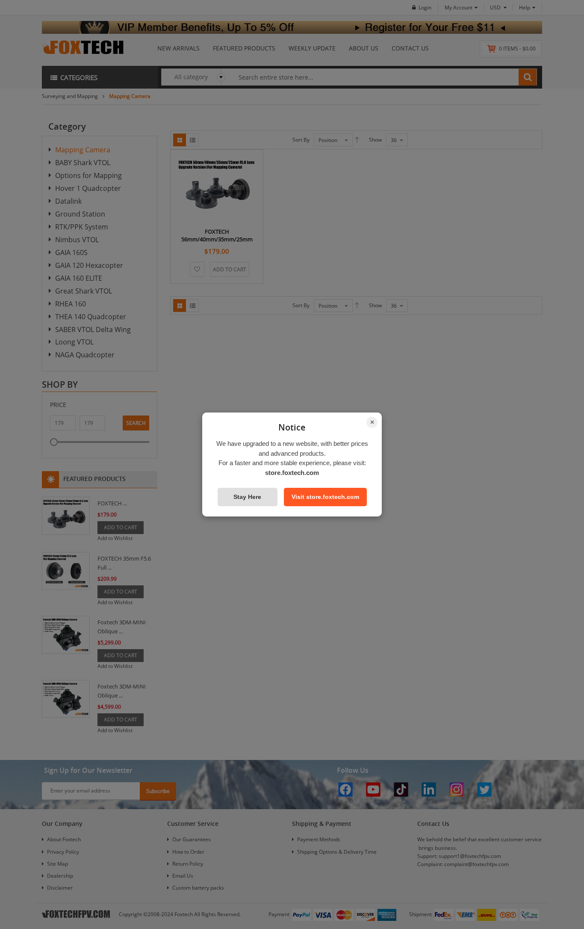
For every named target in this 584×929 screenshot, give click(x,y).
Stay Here (247, 496)
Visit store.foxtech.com (325, 496)
